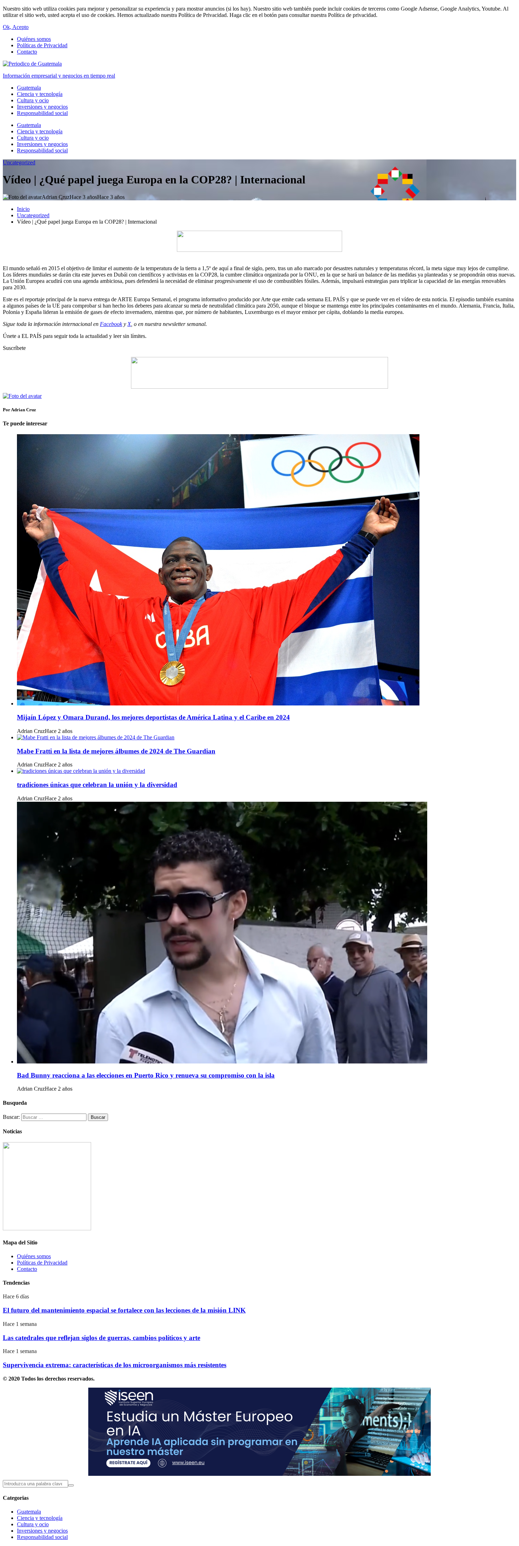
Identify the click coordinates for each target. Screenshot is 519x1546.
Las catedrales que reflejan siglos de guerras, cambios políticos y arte (101, 1337)
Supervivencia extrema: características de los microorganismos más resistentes (114, 1365)
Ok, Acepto (16, 27)
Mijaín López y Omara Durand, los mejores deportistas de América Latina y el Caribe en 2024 (153, 717)
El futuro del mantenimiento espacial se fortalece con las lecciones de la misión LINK (124, 1310)
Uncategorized (19, 162)
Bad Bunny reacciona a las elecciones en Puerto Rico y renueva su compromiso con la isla (146, 1075)
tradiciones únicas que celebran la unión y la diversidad (97, 784)
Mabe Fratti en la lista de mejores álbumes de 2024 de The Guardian (116, 751)
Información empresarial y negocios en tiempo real (59, 76)
